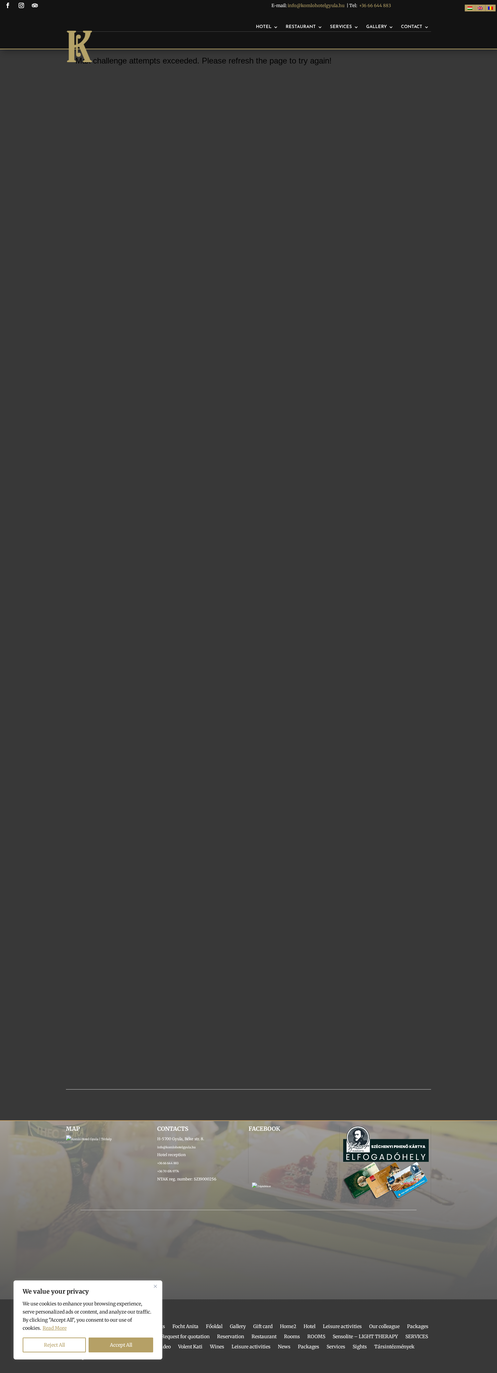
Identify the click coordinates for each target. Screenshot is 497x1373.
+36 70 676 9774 (168, 1171)
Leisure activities (342, 1326)
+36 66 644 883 (375, 5)
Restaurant (301, 27)
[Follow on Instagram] (21, 5)
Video (164, 1347)
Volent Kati (190, 1347)
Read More (55, 1328)
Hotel (263, 27)
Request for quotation (185, 1337)
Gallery (376, 27)
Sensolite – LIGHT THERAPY (365, 1337)
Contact (411, 27)
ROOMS (316, 1337)
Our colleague (384, 1326)
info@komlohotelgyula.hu (316, 5)
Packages (417, 1326)
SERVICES (416, 1337)
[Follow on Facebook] (7, 5)
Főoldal (214, 1326)
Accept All (121, 1345)
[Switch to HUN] (470, 8)
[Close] (155, 1286)
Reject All (54, 1345)
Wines (217, 1347)
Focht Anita (185, 1326)
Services (341, 27)
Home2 (288, 1326)
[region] (88, 1319)
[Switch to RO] (490, 8)
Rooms (292, 1337)
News (284, 1347)
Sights (360, 1347)
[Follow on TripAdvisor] (34, 5)
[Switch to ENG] (480, 8)
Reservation (230, 1337)
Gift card (263, 1326)
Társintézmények (394, 1347)
